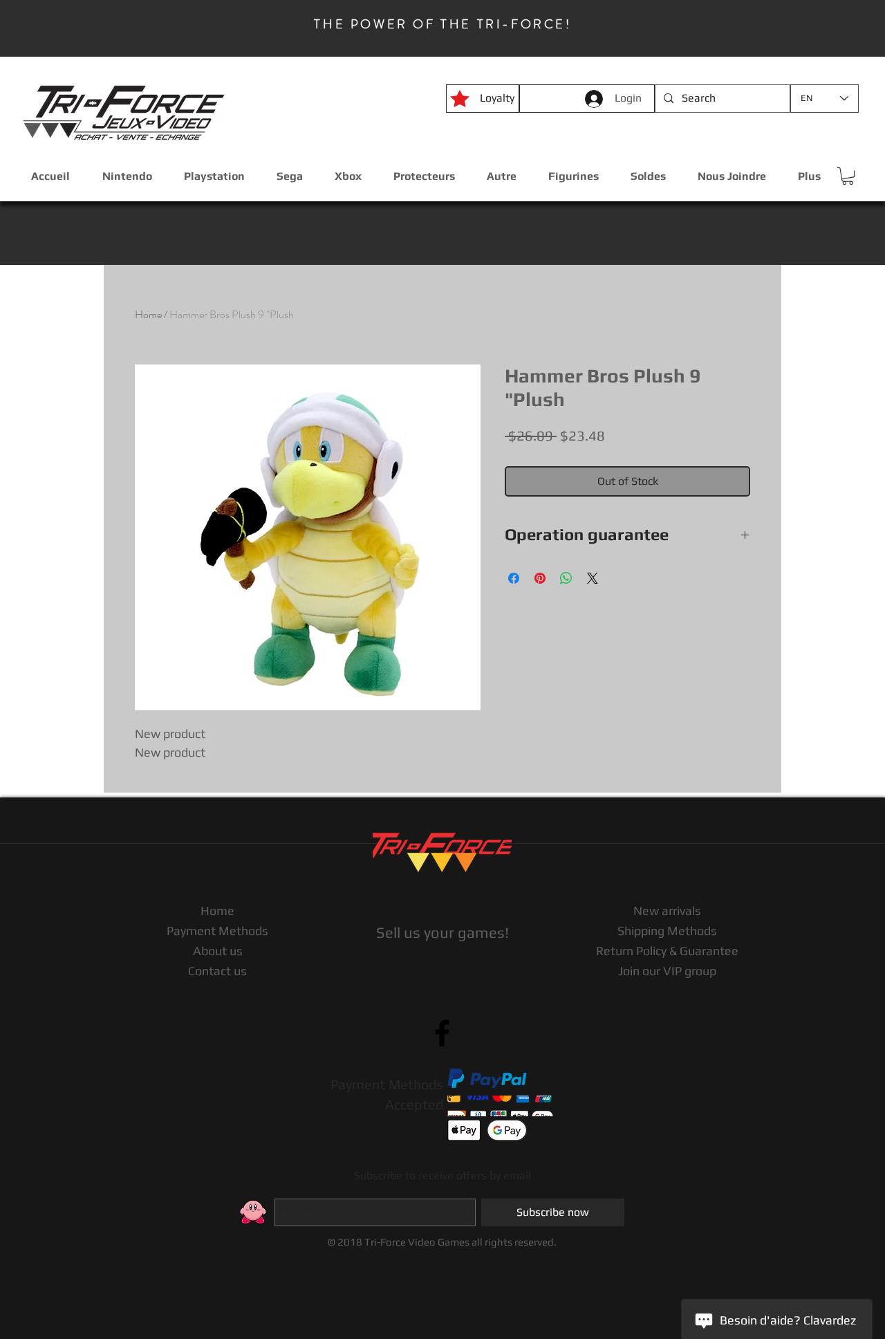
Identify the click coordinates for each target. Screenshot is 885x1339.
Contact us (217, 970)
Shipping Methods (667, 930)
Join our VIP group (667, 970)
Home (148, 314)
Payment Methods (217, 930)
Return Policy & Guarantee (667, 950)
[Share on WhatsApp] (566, 578)
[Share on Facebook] (513, 578)
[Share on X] (592, 578)
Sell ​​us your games (440, 932)
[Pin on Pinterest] (540, 578)
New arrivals (667, 910)
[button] (847, 176)
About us (218, 950)
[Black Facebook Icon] (442, 1033)
